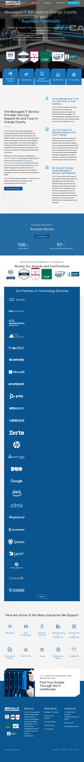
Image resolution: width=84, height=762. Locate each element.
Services (22, 3)
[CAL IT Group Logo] (13, 3)
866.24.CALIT (60, 3)
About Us (34, 3)
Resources (47, 3)
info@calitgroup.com (71, 726)
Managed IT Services (51, 712)
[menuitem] (56, 749)
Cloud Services (49, 725)
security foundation (10, 158)
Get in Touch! (73, 3)
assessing (17, 163)
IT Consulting (48, 729)
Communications (50, 722)
